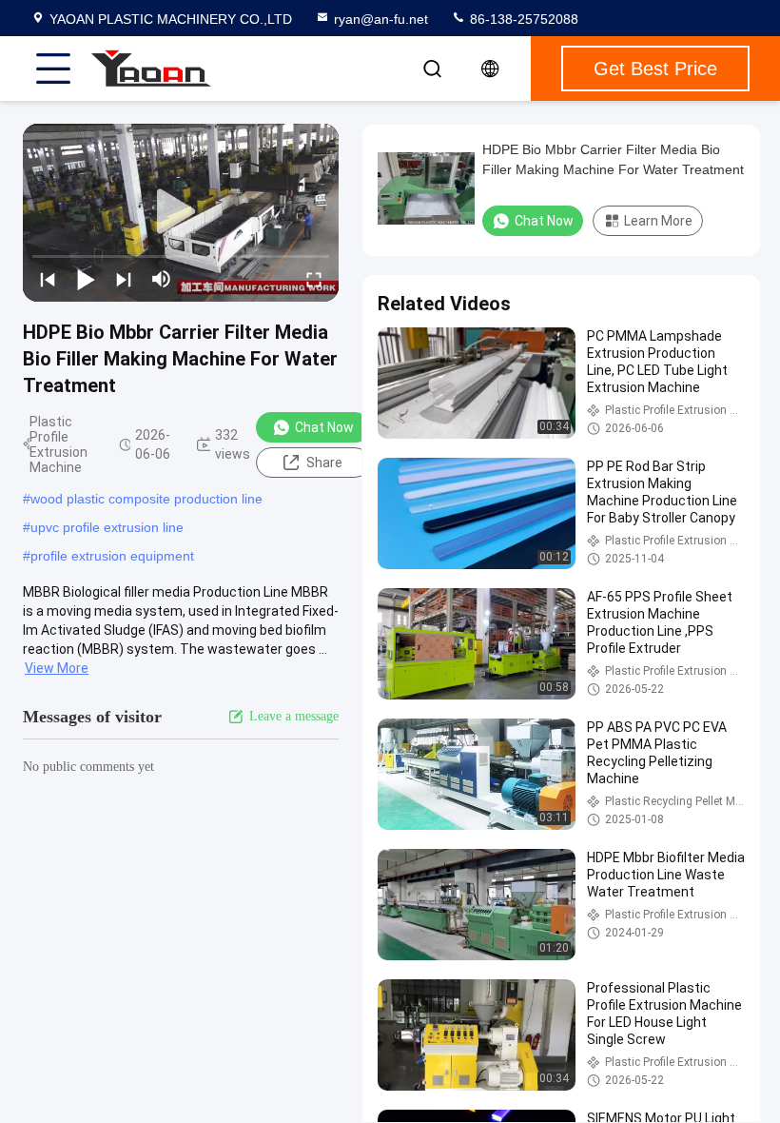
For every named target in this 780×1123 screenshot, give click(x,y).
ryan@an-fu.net (381, 19)
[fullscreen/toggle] (314, 279)
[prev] (48, 279)
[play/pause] (86, 279)
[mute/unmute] (162, 279)
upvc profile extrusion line (107, 527)
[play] (181, 212)
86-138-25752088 (522, 19)
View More (56, 668)
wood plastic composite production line (146, 498)
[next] (124, 279)
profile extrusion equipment (112, 555)
